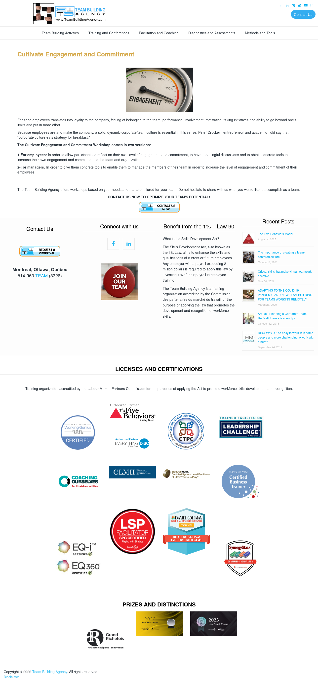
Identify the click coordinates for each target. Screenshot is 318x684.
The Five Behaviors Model (275, 234)
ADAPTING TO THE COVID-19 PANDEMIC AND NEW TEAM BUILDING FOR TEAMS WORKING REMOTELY (285, 294)
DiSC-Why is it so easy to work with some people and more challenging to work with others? (286, 337)
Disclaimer (11, 676)
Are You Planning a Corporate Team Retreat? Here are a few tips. (282, 315)
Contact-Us (303, 14)
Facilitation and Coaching (159, 32)
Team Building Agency (49, 671)
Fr (311, 5)
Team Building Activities (60, 32)
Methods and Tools (260, 32)
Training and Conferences (108, 32)
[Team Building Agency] (159, 12)
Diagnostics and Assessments (211, 32)
